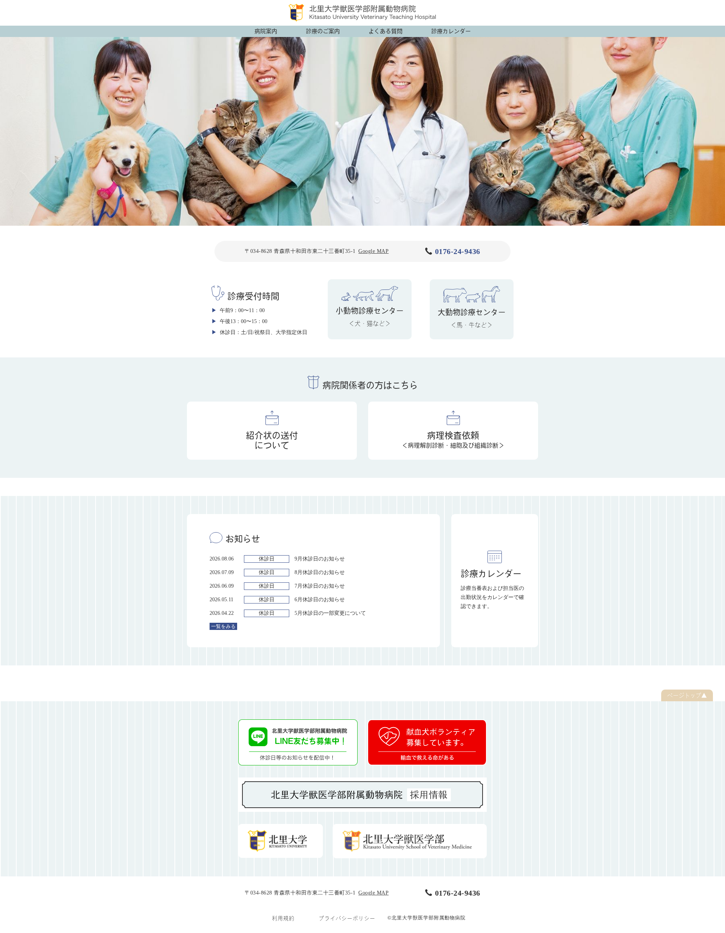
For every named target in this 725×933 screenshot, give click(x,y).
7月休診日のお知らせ (320, 586)
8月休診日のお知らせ (320, 572)
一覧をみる (223, 626)
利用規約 (283, 918)
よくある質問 (386, 31)
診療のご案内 (323, 31)
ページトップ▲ (687, 695)
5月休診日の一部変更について (330, 613)
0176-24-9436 (457, 251)
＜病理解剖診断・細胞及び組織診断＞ (453, 439)
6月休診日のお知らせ (320, 599)
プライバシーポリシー (347, 918)
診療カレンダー (451, 31)
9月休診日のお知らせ (320, 559)
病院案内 (266, 31)
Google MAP (373, 251)
